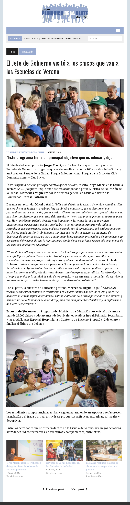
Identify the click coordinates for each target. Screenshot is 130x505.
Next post (77, 489)
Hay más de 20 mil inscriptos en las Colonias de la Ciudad (63, 464)
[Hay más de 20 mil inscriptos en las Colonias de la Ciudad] (64, 450)
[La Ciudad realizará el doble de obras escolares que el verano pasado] (104, 450)
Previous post (55, 489)
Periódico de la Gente (31, 152)
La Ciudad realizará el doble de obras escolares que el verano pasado (102, 466)
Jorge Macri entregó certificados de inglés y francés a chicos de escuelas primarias (23, 466)
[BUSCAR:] (105, 38)
